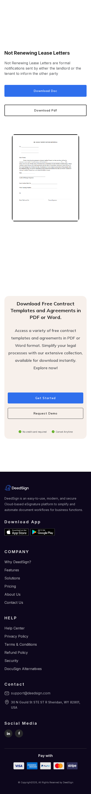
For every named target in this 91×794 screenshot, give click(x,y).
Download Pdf (45, 110)
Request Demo (45, 413)
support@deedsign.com (30, 693)
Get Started (45, 398)
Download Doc (45, 91)
